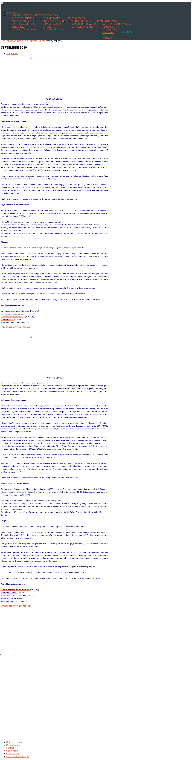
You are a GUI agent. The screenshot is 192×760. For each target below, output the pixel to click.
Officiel (47, 26)
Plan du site (12, 750)
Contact (107, 38)
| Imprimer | (12, 53)
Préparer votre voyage (24, 15)
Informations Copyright (17, 756)
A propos (127, 23)
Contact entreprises (83, 26)
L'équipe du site (111, 26)
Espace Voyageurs (48, 15)
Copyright (108, 32)
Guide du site (109, 29)
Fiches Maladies (20, 21)
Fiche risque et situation (31, 41)
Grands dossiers (52, 23)
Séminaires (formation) (84, 23)
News (13, 41)
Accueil (5, 41)
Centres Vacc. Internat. (24, 23)
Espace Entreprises (107, 21)
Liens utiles (17, 26)
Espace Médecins (75, 18)
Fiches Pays (12, 12)
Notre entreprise (112, 23)
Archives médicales (53, 29)
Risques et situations (23, 18)
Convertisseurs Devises (24, 29)
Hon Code (107, 35)
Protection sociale (82, 21)
